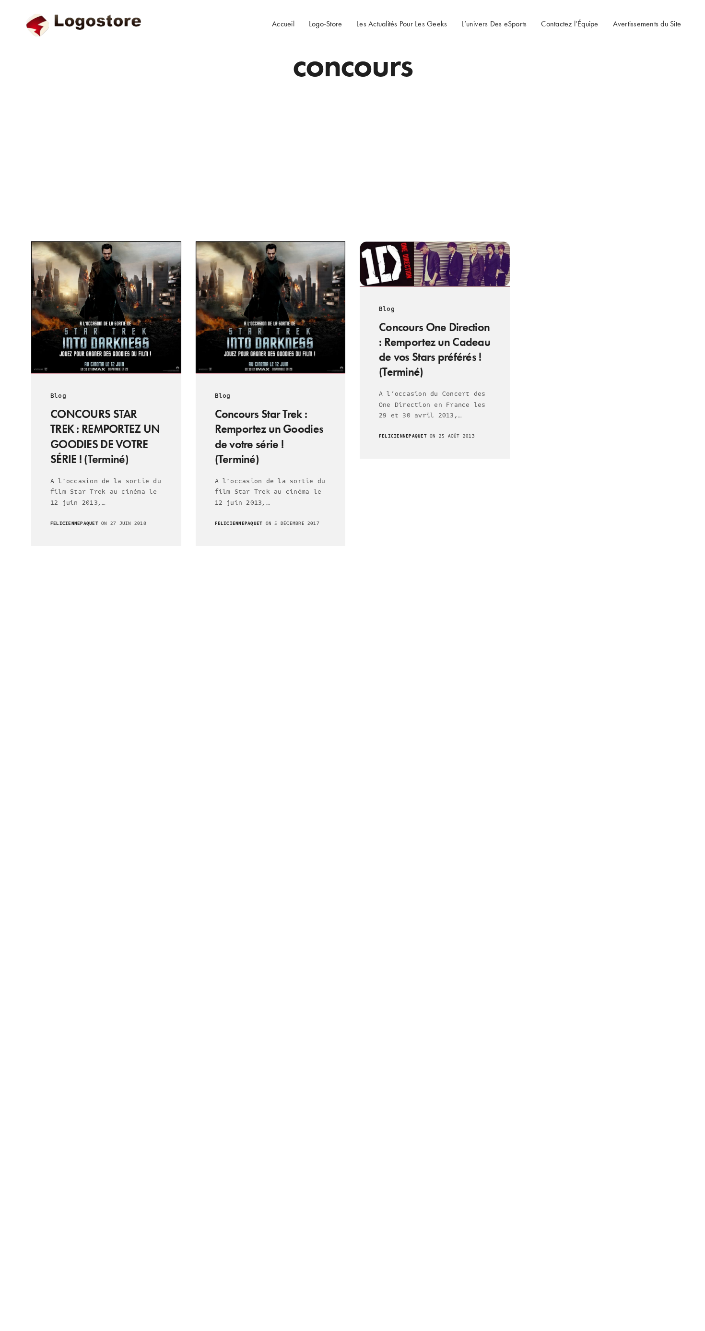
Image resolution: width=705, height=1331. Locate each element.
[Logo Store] (85, 24)
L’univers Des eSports (494, 24)
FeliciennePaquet (74, 523)
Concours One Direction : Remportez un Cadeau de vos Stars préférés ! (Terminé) (434, 350)
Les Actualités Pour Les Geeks (401, 24)
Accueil (283, 24)
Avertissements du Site (647, 24)
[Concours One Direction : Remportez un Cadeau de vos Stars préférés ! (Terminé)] (435, 263)
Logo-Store (325, 24)
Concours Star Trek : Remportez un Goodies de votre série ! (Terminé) (269, 436)
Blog (58, 396)
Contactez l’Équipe (569, 24)
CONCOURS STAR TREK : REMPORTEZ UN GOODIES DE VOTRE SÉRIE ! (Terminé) (105, 436)
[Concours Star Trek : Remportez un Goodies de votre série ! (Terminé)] (271, 307)
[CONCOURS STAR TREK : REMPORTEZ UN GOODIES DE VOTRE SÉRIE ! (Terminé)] (106, 307)
